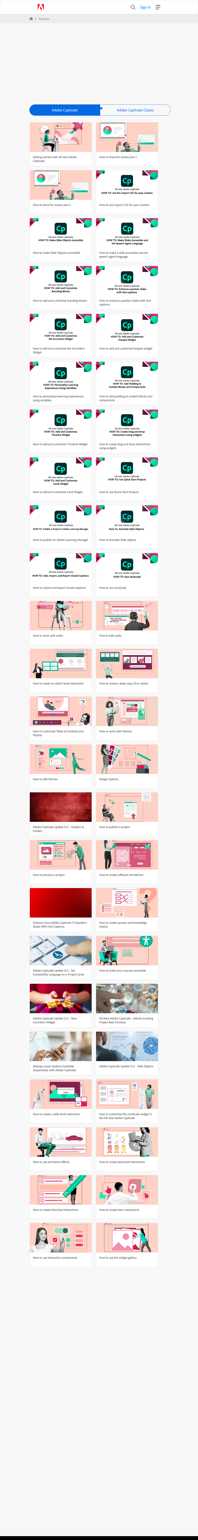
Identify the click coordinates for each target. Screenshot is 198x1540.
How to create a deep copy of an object (123, 683)
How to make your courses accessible (122, 970)
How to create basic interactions (119, 1210)
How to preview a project (48, 875)
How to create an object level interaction (58, 683)
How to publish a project (114, 827)
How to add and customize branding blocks (60, 300)
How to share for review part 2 (52, 205)
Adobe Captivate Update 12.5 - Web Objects (126, 1066)
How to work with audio (48, 635)
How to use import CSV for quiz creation (124, 205)
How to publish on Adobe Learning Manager (60, 540)
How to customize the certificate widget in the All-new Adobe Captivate (125, 1116)
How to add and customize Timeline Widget (60, 444)
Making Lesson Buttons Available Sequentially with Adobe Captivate (54, 1068)
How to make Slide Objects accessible (56, 253)
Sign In (145, 7)
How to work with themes (115, 731)
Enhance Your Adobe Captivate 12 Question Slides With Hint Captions (60, 924)
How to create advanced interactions (122, 1162)
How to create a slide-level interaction (56, 1114)
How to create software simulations (121, 875)
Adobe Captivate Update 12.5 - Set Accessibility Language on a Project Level (58, 972)
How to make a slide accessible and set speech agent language (123, 254)
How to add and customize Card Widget (57, 492)
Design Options (108, 779)
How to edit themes (45, 779)
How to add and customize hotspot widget (125, 348)
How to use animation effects (51, 1162)
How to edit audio (110, 635)
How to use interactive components (55, 1257)
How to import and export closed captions (59, 588)
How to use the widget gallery (118, 1257)
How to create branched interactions (55, 1210)
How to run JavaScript (112, 588)
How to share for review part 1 (118, 157)
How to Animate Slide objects (117, 540)
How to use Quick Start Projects (119, 492)
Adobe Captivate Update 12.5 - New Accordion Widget (55, 1020)
